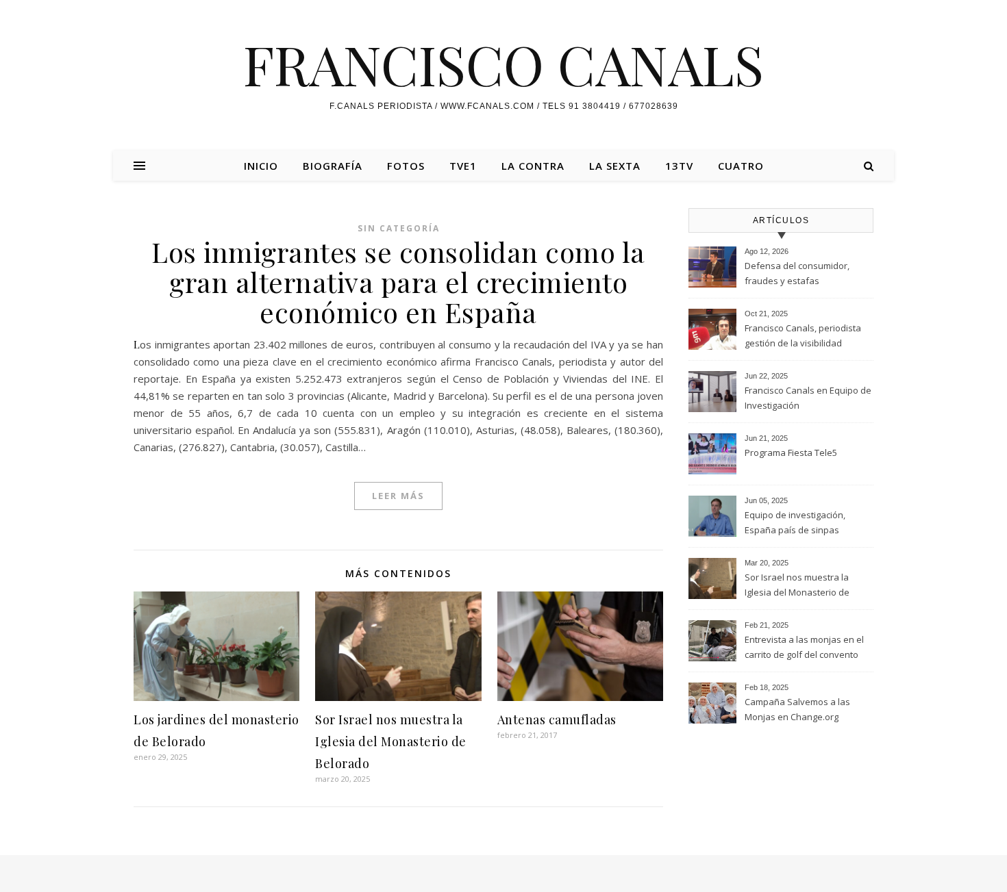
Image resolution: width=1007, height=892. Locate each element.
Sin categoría (399, 228)
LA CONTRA (532, 166)
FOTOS (406, 166)
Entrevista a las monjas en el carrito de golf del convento (804, 647)
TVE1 (463, 166)
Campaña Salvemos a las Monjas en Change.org (797, 709)
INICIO (261, 166)
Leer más (398, 495)
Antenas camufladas (557, 719)
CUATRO (741, 166)
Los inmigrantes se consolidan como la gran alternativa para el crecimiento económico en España (398, 281)
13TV (679, 166)
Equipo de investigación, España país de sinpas (795, 522)
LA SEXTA (615, 166)
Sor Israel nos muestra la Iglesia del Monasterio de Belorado (391, 741)
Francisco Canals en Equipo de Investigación (808, 397)
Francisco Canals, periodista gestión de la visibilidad (803, 335)
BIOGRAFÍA (332, 166)
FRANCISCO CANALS (503, 63)
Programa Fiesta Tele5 (791, 452)
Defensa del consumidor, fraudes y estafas (797, 273)
